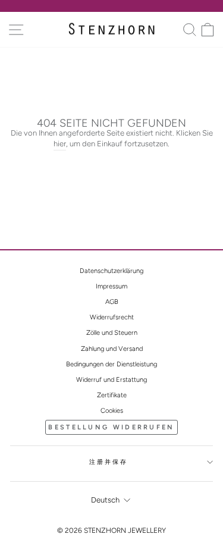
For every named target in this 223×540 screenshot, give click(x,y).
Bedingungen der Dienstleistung (111, 364)
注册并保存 (108, 462)
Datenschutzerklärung (111, 271)
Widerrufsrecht (112, 317)
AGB (111, 302)
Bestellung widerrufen (111, 427)
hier (60, 143)
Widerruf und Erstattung (111, 380)
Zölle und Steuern (111, 333)
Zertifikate (112, 395)
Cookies (111, 411)
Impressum (111, 286)
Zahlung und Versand (112, 349)
